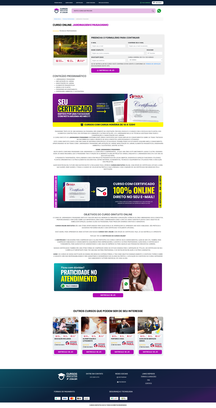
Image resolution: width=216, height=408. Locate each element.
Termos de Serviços (153, 64)
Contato (148, 383)
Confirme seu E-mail (136, 43)
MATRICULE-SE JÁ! (108, 295)
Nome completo (97, 50)
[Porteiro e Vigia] (122, 325)
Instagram (122, 377)
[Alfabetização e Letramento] (94, 325)
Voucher (150, 50)
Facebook (122, 382)
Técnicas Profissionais (68, 19)
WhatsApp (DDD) (97, 57)
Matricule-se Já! (65, 352)
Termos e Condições (148, 376)
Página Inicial (57, 19)
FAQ (148, 380)
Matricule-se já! (106, 70)
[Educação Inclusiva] (65, 325)
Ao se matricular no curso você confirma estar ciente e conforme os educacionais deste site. (125, 65)
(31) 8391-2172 (94, 377)
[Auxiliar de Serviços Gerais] (150, 325)
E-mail (93, 43)
